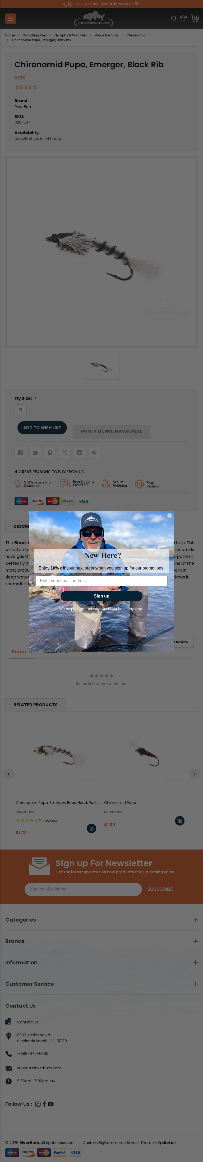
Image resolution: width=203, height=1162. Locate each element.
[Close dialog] (169, 515)
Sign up (101, 596)
